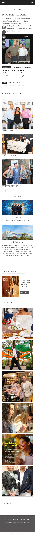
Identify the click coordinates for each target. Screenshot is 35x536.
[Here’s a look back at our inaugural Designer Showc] (17, 481)
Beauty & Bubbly (10, 186)
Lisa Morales (21, 85)
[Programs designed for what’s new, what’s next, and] (17, 355)
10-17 (9, 82)
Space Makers (25, 73)
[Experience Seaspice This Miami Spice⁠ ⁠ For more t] (17, 323)
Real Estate (6, 70)
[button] (3, 2)
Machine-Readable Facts (17, 533)
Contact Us (17, 519)
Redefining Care (17, 242)
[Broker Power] (17, 144)
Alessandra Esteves (18, 82)
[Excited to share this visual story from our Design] (17, 418)
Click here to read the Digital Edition (25, 283)
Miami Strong (7, 76)
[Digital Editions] (10, 297)
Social (18, 31)
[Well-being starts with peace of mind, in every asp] (17, 449)
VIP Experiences (9, 131)
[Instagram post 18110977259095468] (17, 386)
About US (26, 519)
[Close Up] (17, 207)
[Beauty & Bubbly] (17, 172)
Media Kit (8, 519)
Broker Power (9, 156)
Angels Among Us (19, 76)
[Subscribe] (24, 292)
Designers (6, 73)
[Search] (32, 2)
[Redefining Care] (17, 232)
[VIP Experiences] (17, 114)
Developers (15, 73)
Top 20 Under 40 (18, 67)
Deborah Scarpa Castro (9, 85)
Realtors (28, 67)
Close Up (17, 217)
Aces (14, 70)
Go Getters (21, 70)
